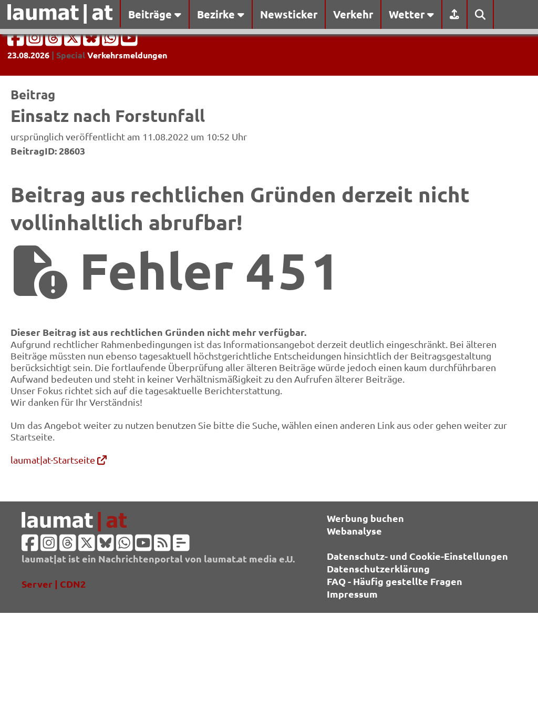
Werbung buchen (365, 518)
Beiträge (151, 14)
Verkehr (353, 14)
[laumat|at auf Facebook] (16, 40)
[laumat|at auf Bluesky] (92, 40)
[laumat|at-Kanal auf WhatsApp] (111, 40)
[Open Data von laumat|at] (181, 546)
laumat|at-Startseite (54, 459)
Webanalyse (354, 531)
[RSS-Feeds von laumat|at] (162, 546)
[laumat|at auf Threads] (54, 40)
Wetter (408, 14)
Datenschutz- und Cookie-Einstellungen (417, 556)
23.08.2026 (28, 54)
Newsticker (288, 14)
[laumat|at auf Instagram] (35, 40)
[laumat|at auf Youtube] (129, 40)
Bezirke (217, 14)
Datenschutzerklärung (378, 568)
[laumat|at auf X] (73, 40)
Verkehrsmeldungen (127, 54)
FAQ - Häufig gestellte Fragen (394, 581)
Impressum (352, 594)
